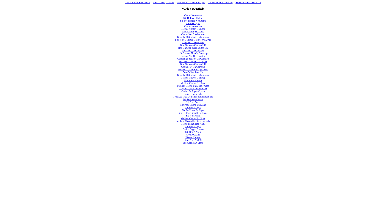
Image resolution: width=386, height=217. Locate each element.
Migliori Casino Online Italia (193, 88)
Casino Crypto (193, 23)
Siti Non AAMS (193, 132)
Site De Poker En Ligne (193, 110)
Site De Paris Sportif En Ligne (193, 113)
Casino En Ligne (193, 107)
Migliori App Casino (193, 99)
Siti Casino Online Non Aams (193, 61)
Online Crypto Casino (193, 129)
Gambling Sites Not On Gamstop (193, 37)
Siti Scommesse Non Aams (193, 20)
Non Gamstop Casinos (163, 2)
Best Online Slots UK (193, 72)
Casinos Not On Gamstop (220, 2)
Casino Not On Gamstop (193, 34)
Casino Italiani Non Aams (193, 124)
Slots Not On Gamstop (193, 42)
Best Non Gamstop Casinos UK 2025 (193, 39)
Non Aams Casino (193, 80)
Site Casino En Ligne (193, 143)
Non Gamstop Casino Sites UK (193, 48)
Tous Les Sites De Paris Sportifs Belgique (193, 96)
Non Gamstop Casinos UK (248, 2)
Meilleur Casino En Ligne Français (193, 121)
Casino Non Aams (193, 15)
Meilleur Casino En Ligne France (193, 86)
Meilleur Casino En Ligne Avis (193, 69)
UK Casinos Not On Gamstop (193, 53)
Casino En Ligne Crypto (193, 91)
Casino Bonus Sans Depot (137, 2)
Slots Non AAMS (193, 140)
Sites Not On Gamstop (193, 50)
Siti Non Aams (193, 102)
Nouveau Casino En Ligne (193, 105)
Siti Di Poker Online (193, 18)
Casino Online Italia (193, 94)
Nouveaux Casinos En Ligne (191, 2)
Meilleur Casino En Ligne (193, 83)
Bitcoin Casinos (193, 137)
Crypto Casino (193, 134)
